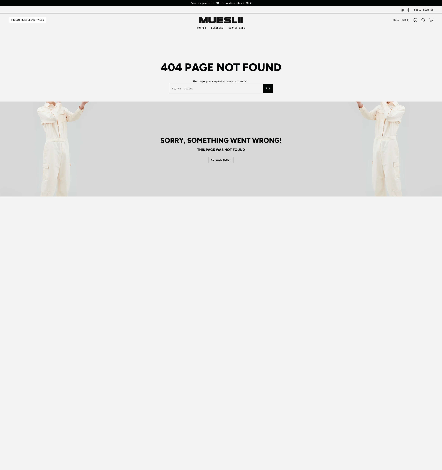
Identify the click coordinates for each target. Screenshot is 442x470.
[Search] (268, 88)
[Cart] (431, 20)
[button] (201, 28)
